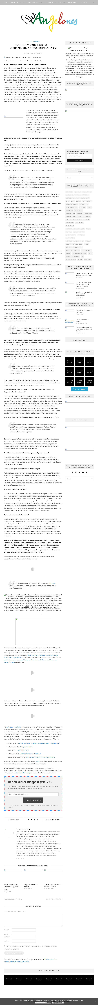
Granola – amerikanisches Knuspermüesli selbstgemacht (83, 293)
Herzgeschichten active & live (75, 228)
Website (6, 941)
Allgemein (69, 192)
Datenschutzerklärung (58, 1002)
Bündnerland (87, 201)
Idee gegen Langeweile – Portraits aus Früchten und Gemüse (84, 329)
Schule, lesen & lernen (73, 250)
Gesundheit (79, 222)
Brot (72, 201)
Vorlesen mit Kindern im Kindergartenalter (40, 757)
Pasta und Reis (70, 238)
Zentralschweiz (71, 259)
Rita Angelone (53, 819)
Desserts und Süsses (72, 204)
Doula (89, 207)
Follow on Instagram (80, 389)
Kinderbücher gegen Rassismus (30, 754)
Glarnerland (70, 225)
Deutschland (84, 204)
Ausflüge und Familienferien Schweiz (77, 195)
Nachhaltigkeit (70, 235)
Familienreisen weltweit (84, 213)
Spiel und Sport (86, 250)
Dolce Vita (82, 207)
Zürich (80, 259)
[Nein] (96, 1001)
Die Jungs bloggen (71, 207)
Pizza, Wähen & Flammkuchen (75, 241)
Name (6, 930)
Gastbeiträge (70, 222)
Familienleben (17, 2)
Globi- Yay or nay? (23, 750)
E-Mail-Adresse (7, 935)
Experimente (79, 210)
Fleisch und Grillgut (84, 216)
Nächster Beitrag (54, 899)
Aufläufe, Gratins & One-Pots (82, 192)
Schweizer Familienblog (14, 727)
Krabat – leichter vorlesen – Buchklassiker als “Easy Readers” (39, 743)
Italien (88, 228)
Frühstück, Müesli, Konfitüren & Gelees (78, 219)
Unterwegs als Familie (54, 2)
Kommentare (14, 820)
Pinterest (51, 583)
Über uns (72, 2)
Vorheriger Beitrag (13, 899)
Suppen (68, 253)
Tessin (90, 253)
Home (6, 2)
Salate (87, 244)
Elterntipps (69, 210)
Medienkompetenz (79, 231)
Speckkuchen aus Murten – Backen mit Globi (53, 885)
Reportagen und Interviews (74, 244)
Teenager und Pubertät (79, 253)
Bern (67, 201)
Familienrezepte (34, 2)
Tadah (37, 761)
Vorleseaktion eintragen (24, 773)
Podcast (84, 2)
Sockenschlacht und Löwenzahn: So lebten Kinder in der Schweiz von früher (12, 887)
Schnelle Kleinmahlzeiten (74, 247)
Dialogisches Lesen (26, 747)
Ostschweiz (81, 235)
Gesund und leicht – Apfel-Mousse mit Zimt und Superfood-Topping (84, 284)
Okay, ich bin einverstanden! (43, 1002)
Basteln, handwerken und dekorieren (77, 198)
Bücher (29, 41)
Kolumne (68, 231)
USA (83, 256)
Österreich (88, 259)
